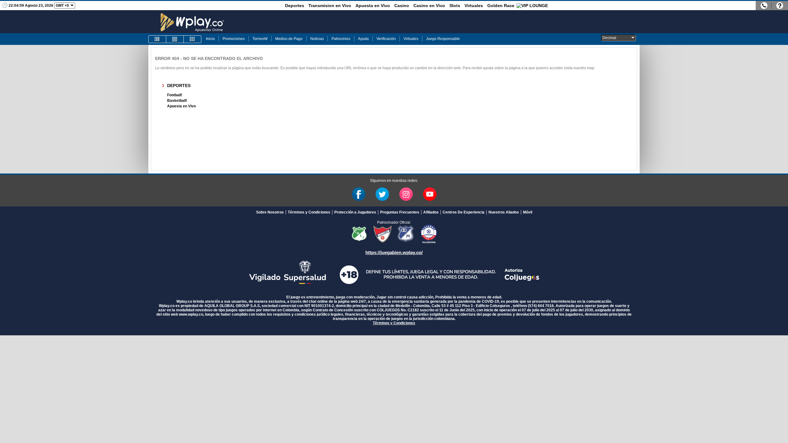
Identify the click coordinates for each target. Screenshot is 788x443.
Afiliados (431, 212)
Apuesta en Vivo (373, 5)
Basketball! (177, 100)
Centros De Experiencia (463, 212)
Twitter (382, 194)
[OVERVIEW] (174, 39)
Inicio (210, 39)
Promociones (234, 39)
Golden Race (500, 5)
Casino (401, 5)
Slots (454, 5)
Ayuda (363, 39)
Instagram (406, 194)
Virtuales (473, 5)
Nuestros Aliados (503, 212)
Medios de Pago (289, 39)
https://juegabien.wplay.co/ (394, 252)
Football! (174, 95)
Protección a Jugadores (355, 212)
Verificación (386, 39)
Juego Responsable (443, 39)
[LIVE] (157, 39)
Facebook (358, 194)
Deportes (294, 5)
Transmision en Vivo (329, 5)
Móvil (527, 212)
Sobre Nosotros (270, 212)
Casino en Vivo (429, 5)
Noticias (317, 39)
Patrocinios (341, 39)
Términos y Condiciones (309, 212)
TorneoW (259, 39)
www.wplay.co (191, 314)
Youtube (429, 194)
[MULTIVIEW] (192, 39)
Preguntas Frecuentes (399, 212)
